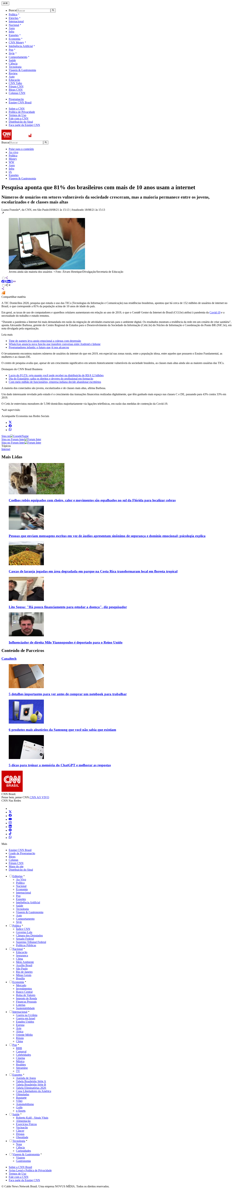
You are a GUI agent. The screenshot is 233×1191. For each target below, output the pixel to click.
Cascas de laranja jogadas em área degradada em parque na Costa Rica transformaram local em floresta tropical (93, 571)
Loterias (20, 1004)
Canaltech (9, 658)
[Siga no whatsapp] (10, 429)
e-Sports (20, 1110)
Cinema (20, 1058)
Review (13, 73)
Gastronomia (23, 1160)
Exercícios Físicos (26, 1124)
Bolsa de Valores (25, 995)
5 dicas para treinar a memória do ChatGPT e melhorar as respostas (60, 765)
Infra (11, 31)
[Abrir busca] (53, 10)
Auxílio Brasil (24, 965)
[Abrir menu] (5, 3)
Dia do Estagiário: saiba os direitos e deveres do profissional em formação (51, 378)
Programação (16, 99)
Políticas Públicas (26, 945)
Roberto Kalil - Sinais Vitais (32, 1117)
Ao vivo (13, 152)
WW (11, 162)
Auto (12, 76)
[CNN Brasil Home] (21, 138)
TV (18, 1071)
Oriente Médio (24, 1034)
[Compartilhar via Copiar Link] (14, 281)
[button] (116, 242)
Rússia (20, 1038)
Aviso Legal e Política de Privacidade (30, 1170)
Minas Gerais (23, 975)
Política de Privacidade (22, 111)
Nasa (19, 1144)
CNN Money (16, 42)
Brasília (20, 978)
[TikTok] (10, 834)
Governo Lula (24, 932)
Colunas (13, 859)
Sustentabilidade (25, 1008)
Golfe (19, 1107)
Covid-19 (215, 312)
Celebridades (23, 1054)
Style (12, 53)
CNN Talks (15, 83)
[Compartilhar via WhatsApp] (11, 281)
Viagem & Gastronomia (22, 70)
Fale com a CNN (18, 118)
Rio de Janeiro (24, 971)
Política (13, 14)
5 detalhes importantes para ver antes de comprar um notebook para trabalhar (68, 694)
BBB (19, 1048)
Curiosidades (23, 1150)
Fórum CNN (16, 86)
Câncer (20, 1130)
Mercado (21, 985)
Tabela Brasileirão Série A (31, 1081)
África (19, 1031)
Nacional (14, 25)
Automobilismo (25, 1104)
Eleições (13, 18)
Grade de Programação (22, 853)
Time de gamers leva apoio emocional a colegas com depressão (45, 340)
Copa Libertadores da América (33, 1091)
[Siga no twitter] (10, 422)
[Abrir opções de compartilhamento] (8, 285)
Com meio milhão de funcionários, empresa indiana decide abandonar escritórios (55, 381)
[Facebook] (10, 815)
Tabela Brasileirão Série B (31, 1084)
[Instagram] (10, 823)
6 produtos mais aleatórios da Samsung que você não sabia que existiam (62, 730)
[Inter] (11, 808)
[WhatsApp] (10, 837)
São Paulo (22, 968)
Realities (21, 1064)
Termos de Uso (17, 115)
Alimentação (23, 1120)
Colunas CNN (17, 93)
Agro (12, 28)
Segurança (22, 955)
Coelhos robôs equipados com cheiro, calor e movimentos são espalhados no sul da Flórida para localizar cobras (92, 500)
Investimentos (24, 988)
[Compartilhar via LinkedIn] (8, 281)
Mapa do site (16, 866)
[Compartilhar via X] (5, 281)
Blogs (12, 856)
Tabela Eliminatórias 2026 (31, 1087)
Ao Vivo (21, 879)
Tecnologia (15, 66)
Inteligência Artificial (21, 46)
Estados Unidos (25, 1021)
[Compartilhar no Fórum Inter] (3, 293)
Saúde (12, 60)
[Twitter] (10, 812)
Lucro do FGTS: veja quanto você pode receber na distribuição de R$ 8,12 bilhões (56, 375)
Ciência (13, 63)
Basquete (21, 1097)
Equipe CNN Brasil (20, 102)
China (19, 1041)
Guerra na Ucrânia (26, 1015)
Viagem (20, 1157)
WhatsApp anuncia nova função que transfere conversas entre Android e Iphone (54, 344)
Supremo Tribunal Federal (31, 942)
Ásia (18, 1028)
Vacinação (22, 1127)
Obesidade (22, 1137)
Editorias (17, 876)
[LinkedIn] (10, 826)
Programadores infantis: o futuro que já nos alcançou (39, 347)
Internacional (16, 21)
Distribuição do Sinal (21, 121)
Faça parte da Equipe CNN (24, 125)
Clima (19, 958)
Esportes (14, 35)
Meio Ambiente (25, 962)
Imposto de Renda (26, 998)
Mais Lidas (11, 457)
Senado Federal (25, 938)
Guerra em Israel (25, 1018)
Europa (20, 1024)
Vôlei (19, 1100)
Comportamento (18, 57)
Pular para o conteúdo (21, 149)
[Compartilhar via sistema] (2, 289)
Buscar (13, 10)
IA (10, 171)
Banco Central (24, 991)
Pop (11, 49)
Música (20, 1061)
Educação (14, 79)
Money (13, 158)
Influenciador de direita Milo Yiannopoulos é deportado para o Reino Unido (66, 642)
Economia (14, 38)
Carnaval (21, 1051)
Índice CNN (23, 928)
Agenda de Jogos (26, 1078)
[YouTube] (10, 819)
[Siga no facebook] (10, 426)
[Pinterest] (10, 830)
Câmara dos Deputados (29, 935)
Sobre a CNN (17, 108)
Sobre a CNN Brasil (20, 1167)
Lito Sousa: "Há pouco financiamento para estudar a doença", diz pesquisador (68, 607)
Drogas (20, 1134)
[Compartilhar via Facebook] (2, 281)
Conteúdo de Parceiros (22, 650)
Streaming (22, 1067)
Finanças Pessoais (26, 1001)
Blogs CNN (16, 89)
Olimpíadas (22, 1094)
